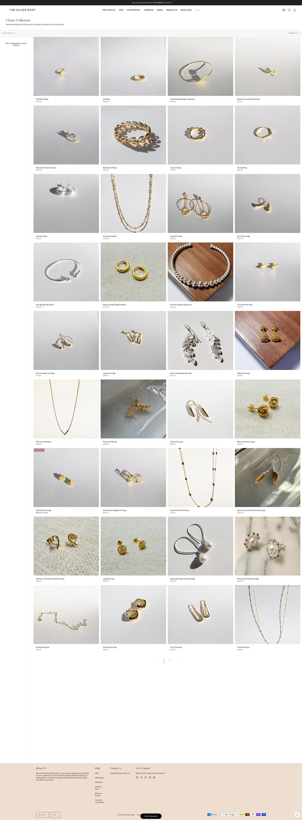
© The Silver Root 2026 (126, 815)
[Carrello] (294, 10)
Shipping (99, 782)
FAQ (97, 773)
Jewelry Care (98, 788)
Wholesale (99, 778)
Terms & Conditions (99, 801)
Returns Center (98, 794)
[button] (133, 10)
